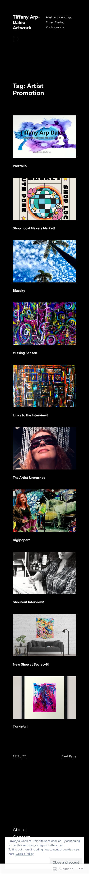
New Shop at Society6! (31, 664)
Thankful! (20, 727)
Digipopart (21, 540)
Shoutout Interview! (28, 602)
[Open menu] (16, 39)
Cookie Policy (24, 853)
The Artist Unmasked (29, 477)
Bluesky (19, 290)
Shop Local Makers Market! (34, 228)
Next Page (69, 756)
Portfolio (20, 166)
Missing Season (25, 353)
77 (24, 756)
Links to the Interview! (30, 415)
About (19, 829)
